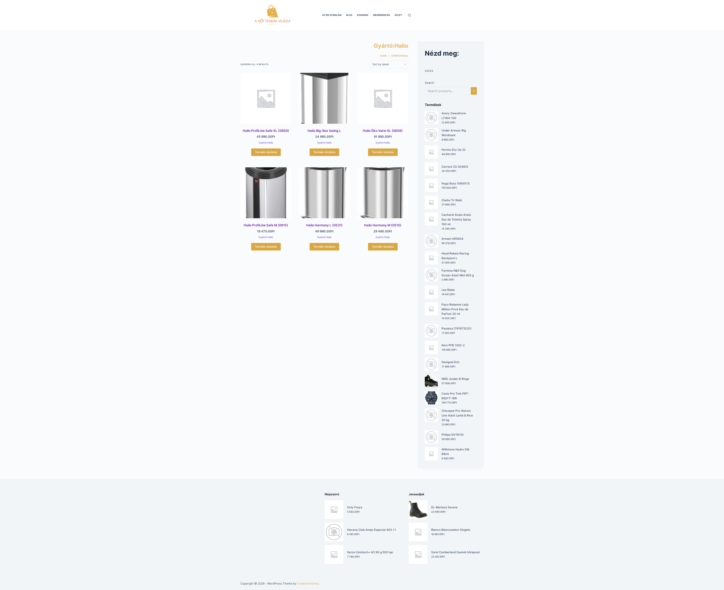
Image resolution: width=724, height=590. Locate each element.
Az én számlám (331, 15)
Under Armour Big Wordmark (454, 133)
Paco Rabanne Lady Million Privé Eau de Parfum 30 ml (455, 309)
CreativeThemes (308, 583)
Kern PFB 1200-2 (453, 345)
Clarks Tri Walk (452, 200)
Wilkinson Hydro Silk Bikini (455, 452)
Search (429, 83)
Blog (349, 15)
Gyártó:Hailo (266, 142)
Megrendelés (381, 15)
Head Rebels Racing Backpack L (455, 256)
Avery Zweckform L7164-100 (454, 115)
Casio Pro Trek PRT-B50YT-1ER (455, 396)
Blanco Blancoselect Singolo (450, 530)
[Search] (474, 91)
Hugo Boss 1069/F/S (456, 183)
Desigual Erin (450, 362)
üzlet (398, 15)
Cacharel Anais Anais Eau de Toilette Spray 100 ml (456, 219)
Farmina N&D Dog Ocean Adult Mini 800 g (458, 273)
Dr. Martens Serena (444, 507)
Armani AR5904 (452, 238)
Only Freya (354, 507)
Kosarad (362, 15)
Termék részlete (266, 152)
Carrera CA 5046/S (455, 166)
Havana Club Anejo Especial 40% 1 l (371, 530)
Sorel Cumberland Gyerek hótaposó (455, 552)
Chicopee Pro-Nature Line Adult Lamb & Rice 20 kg (457, 415)
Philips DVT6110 (453, 434)
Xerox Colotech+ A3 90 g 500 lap (370, 552)
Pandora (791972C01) (457, 328)
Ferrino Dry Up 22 (454, 149)
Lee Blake (448, 290)
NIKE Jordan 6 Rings (455, 379)
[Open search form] (409, 15)
